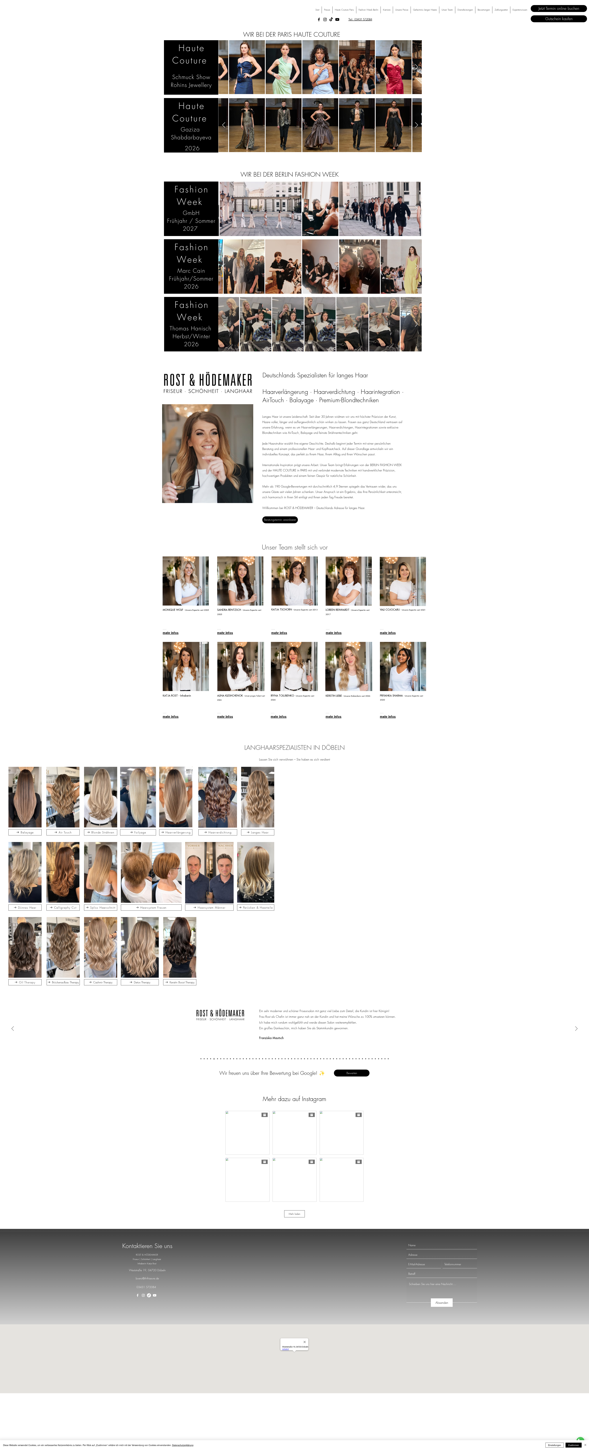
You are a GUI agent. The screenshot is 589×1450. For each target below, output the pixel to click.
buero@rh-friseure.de (147, 1278)
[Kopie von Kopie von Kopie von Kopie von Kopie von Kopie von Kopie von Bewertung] (339, 1058)
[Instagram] (325, 19)
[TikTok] (331, 19)
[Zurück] (13, 1028)
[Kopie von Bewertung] (320, 1058)
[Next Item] (223, 67)
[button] (519, 9)
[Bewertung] (200, 1058)
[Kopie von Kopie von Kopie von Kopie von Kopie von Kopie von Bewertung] (336, 1058)
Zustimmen (573, 1445)
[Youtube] (337, 19)
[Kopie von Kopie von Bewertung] (323, 1058)
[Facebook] (319, 19)
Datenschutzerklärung (182, 1445)
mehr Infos (171, 633)
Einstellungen (554, 1445)
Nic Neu (264, 1039)
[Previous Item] (416, 67)
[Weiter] (576, 1028)
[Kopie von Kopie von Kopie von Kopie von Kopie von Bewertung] (333, 1058)
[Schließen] (585, 1445)
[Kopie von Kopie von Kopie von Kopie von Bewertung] (330, 1058)
